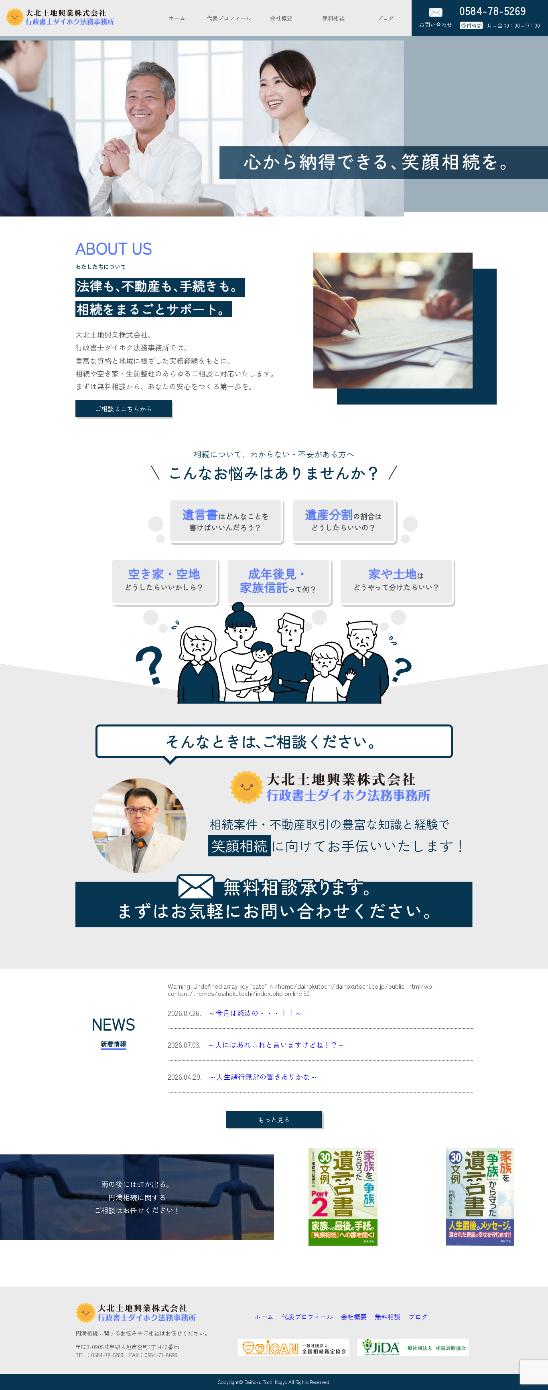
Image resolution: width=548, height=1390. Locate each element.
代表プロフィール (229, 18)
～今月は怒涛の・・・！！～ (255, 1013)
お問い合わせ (436, 24)
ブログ (385, 18)
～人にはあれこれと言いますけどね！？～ (276, 1044)
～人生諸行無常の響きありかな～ (263, 1076)
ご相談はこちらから (123, 408)
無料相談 (333, 18)
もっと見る (274, 1119)
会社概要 (281, 18)
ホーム (176, 18)
